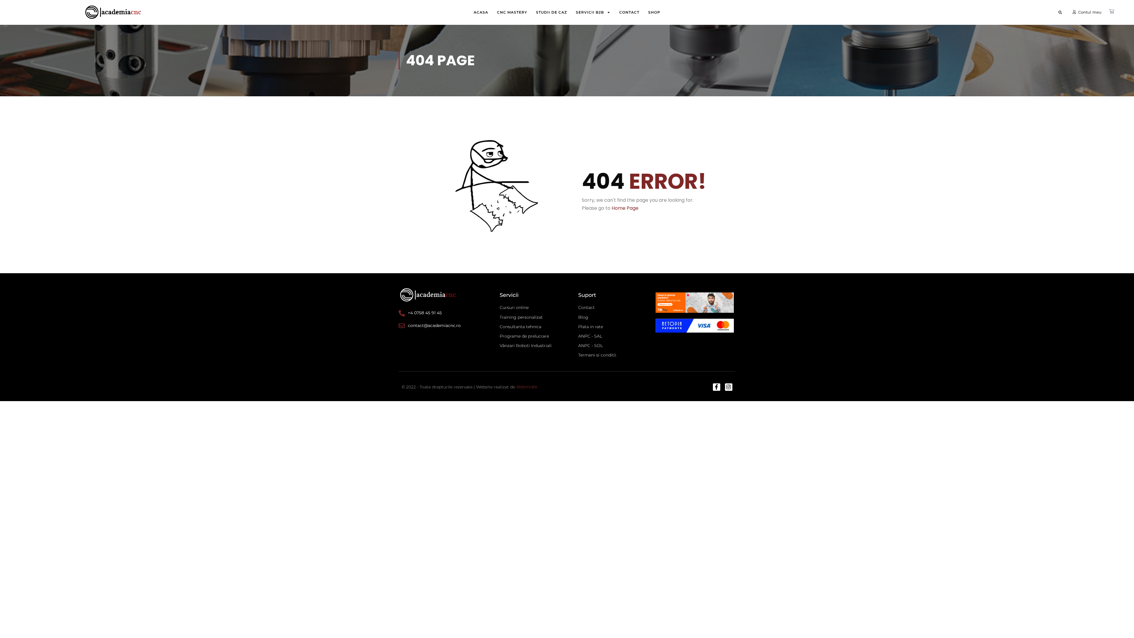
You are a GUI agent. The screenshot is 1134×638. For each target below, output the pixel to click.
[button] (1060, 12)
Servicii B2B (590, 12)
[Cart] (1112, 11)
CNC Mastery (512, 12)
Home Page (625, 208)
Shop (654, 12)
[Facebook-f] (716, 387)
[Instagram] (728, 387)
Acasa (481, 12)
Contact (629, 12)
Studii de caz (551, 12)
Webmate (526, 387)
